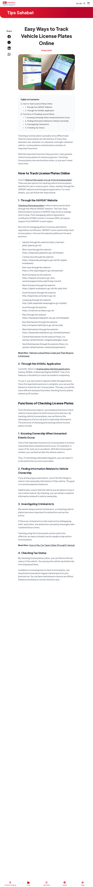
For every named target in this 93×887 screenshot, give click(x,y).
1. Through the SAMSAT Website (38, 107)
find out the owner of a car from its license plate (48, 180)
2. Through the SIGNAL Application (39, 110)
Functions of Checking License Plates (38, 114)
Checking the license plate (31, 205)
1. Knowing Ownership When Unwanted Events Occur (47, 117)
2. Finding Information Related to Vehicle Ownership (47, 121)
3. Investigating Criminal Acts (37, 124)
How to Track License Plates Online (37, 104)
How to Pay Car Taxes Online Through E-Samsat (52, 545)
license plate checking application (53, 369)
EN (77, 3)
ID (81, 3)
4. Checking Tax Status (35, 127)
